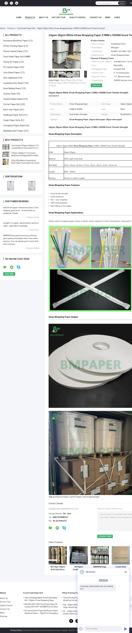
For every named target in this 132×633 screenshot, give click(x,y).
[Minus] (125, 572)
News (107, 17)
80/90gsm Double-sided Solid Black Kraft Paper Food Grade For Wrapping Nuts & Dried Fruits (78, 568)
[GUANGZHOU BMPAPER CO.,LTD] (66, 11)
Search (121, 3)
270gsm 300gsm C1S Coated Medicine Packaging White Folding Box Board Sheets (25, 155)
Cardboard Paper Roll (12, 115)
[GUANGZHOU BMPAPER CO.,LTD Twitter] (11, 3)
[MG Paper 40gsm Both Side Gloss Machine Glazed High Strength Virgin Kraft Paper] (58, 555)
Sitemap (3, 616)
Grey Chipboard (10, 78)
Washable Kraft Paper (13, 131)
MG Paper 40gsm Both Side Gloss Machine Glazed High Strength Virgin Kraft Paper (57, 568)
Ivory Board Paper (11, 72)
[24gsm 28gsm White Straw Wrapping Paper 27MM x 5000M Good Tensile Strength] (67, 55)
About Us (43, 17)
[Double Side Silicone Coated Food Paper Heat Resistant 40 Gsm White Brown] (121, 555)
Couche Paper (9, 93)
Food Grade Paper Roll (26, 28)
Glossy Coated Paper (12, 51)
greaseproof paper (60, 497)
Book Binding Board (12, 88)
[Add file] (81, 629)
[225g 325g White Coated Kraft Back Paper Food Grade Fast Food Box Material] (5, 162)
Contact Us (95, 17)
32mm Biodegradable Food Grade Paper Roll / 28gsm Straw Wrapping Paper (41, 599)
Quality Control (77, 17)
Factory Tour (58, 17)
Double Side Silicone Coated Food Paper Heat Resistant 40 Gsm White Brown (120, 568)
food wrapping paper (91, 497)
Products (30, 17)
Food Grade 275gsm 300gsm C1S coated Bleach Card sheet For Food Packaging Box (25, 147)
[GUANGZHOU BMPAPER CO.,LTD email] (6, 267)
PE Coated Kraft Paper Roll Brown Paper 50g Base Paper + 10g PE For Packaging (41, 612)
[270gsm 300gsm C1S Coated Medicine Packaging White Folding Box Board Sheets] (5, 154)
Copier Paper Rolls (11, 120)
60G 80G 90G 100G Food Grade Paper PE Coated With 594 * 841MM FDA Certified (41, 605)
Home (18, 17)
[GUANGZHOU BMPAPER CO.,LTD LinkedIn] (16, 3)
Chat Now (96, 85)
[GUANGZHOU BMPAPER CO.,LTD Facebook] (6, 3)
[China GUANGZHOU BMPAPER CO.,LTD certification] (10, 185)
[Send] (125, 629)
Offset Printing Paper (13, 46)
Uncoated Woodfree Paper (15, 40)
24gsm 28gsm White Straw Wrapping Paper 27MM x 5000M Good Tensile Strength (67, 83)
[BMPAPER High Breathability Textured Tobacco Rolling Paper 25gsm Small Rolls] (100, 555)
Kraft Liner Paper (11, 109)
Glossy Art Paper (11, 62)
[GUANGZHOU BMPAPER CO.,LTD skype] (20, 267)
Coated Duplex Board (13, 99)
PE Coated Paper (11, 67)
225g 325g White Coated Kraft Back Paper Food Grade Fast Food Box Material (25, 162)
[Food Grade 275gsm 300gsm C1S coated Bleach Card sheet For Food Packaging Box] (5, 147)
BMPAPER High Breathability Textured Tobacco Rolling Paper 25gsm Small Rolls (100, 568)
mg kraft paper (75, 497)
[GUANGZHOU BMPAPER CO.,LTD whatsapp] (13, 267)
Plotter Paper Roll (11, 104)
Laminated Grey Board (13, 83)
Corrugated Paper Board (14, 125)
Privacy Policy (16, 630)
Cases (117, 17)
